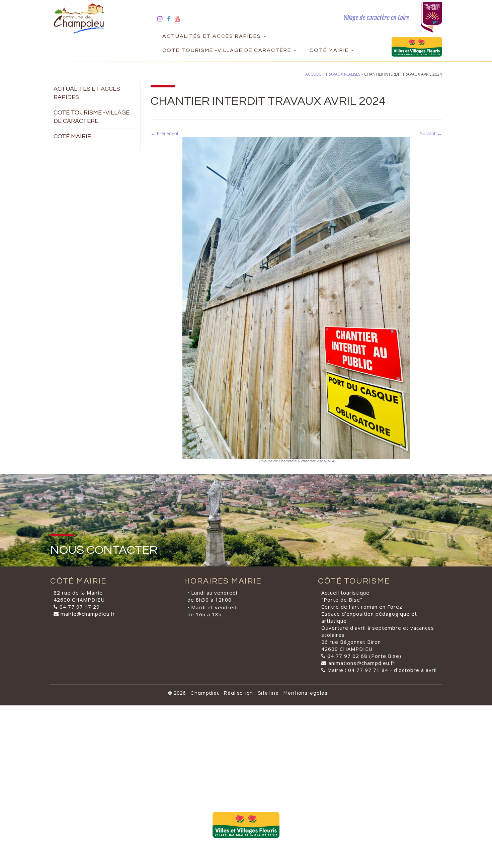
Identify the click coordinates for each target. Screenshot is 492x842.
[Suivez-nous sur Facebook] (171, 19)
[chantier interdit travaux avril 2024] (296, 297)
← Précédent (165, 133)
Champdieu (205, 693)
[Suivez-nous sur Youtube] (179, 19)
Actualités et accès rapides (212, 36)
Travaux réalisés (342, 74)
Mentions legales (305, 693)
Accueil (313, 74)
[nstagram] (162, 19)
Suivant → (431, 133)
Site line (268, 693)
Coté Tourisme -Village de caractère (227, 50)
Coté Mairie (330, 50)
